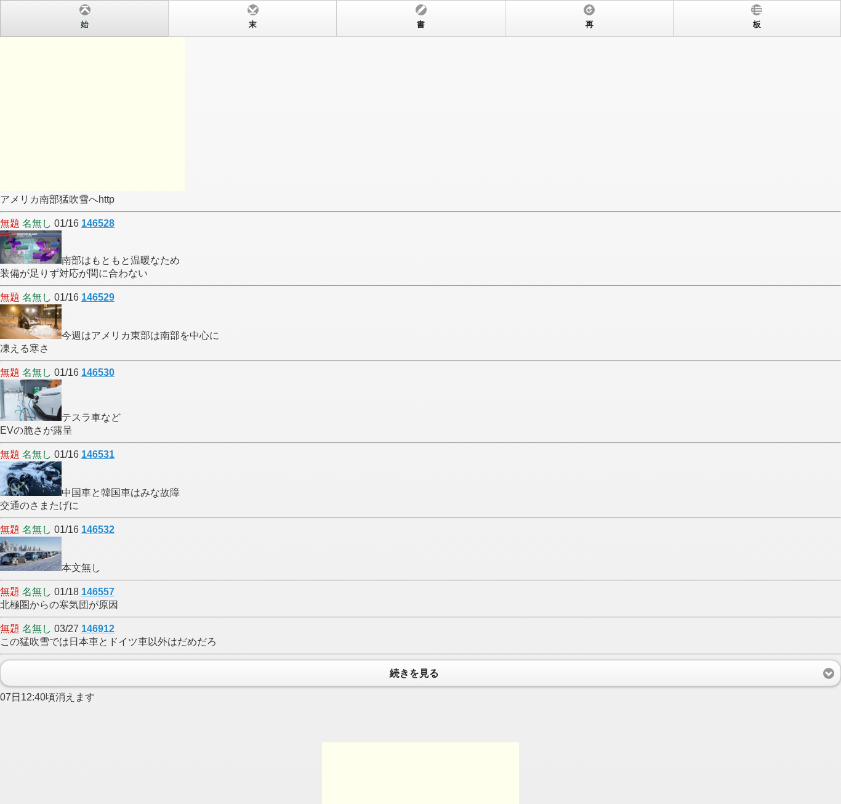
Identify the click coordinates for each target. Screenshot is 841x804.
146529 (98, 297)
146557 (98, 592)
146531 (98, 454)
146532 (98, 529)
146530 (98, 372)
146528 (98, 223)
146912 (98, 628)
